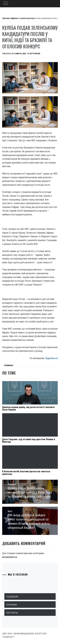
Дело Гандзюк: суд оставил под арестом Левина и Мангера (28, 440)
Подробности (51, 358)
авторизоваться (9, 557)
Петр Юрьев (35, 54)
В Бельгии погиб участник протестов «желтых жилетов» (26, 472)
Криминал (8, 365)
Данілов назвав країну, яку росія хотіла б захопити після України (28, 408)
